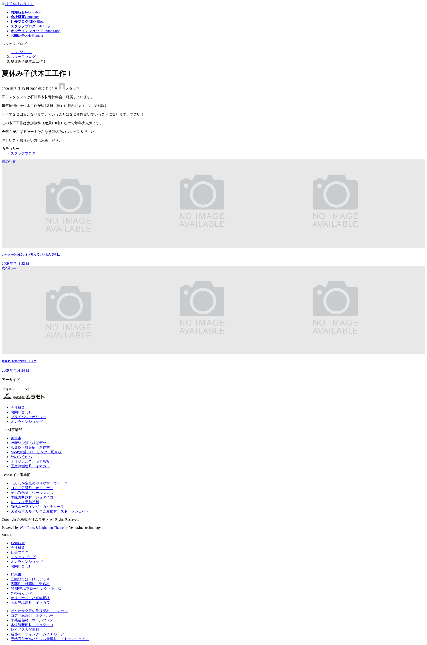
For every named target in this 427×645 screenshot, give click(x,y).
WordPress (27, 527)
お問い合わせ (21, 412)
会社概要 (18, 407)
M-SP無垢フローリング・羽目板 (36, 452)
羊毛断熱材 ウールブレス (32, 492)
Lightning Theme (51, 527)
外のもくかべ (21, 457)
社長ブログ (19, 552)
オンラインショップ (27, 421)
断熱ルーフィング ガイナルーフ (37, 507)
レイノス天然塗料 (25, 502)
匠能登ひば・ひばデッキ (30, 443)
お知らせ (18, 543)
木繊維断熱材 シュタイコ (32, 497)
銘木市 (16, 438)
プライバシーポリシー (28, 417)
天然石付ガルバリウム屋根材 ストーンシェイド (50, 511)
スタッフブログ (23, 153)
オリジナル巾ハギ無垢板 (30, 461)
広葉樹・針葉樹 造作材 (30, 447)
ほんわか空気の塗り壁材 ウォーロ (39, 483)
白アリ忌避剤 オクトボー (32, 488)
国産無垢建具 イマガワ (30, 466)
